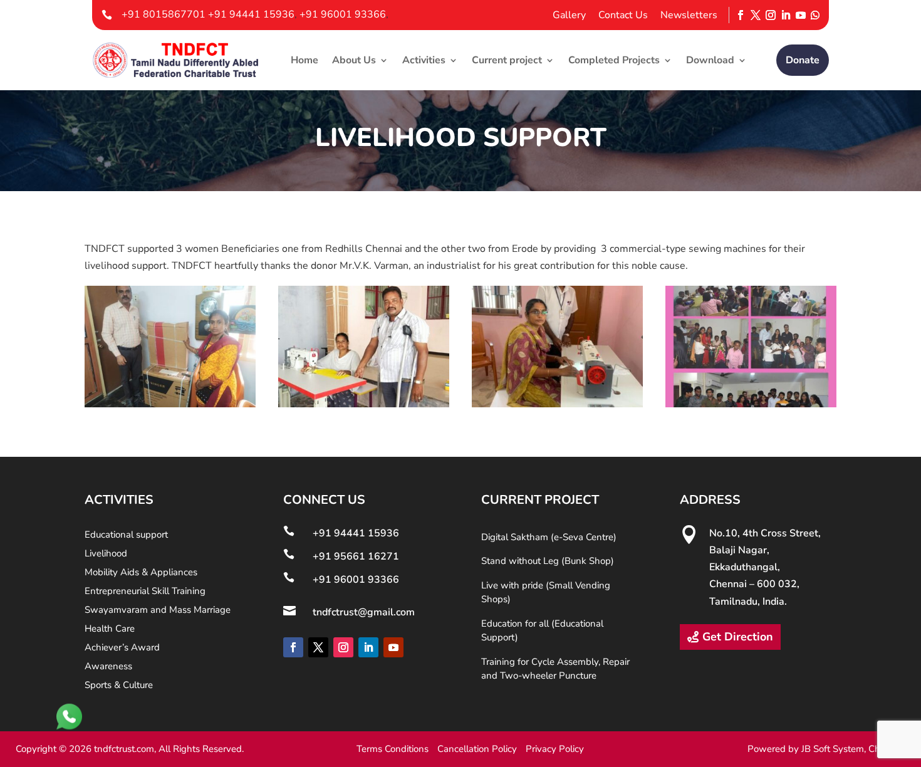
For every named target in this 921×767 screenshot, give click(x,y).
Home (304, 60)
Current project (507, 60)
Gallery (569, 15)
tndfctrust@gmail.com (364, 612)
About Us (354, 60)
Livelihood (106, 554)
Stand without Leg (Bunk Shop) (547, 561)
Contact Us (623, 15)
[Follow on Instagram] (771, 15)
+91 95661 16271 (356, 556)
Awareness (108, 667)
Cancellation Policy (477, 749)
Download (710, 60)
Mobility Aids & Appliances (141, 573)
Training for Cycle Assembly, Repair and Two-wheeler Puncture (555, 668)
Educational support (126, 535)
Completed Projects (614, 60)
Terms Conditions (392, 749)
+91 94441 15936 (251, 14)
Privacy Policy (555, 749)
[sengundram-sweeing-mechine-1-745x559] (170, 404)
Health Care (110, 629)
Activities (423, 60)
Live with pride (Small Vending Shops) (545, 592)
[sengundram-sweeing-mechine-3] (557, 404)
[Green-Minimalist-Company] (750, 404)
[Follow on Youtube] (801, 15)
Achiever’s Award (122, 648)
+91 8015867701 (165, 14)
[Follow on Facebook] (741, 15)
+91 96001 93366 (342, 14)
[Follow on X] (756, 15)
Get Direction (737, 636)
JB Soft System (832, 749)
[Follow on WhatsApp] (815, 15)
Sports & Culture (119, 686)
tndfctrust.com (124, 749)
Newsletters (688, 15)
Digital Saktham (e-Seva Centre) (549, 537)
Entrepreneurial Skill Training (145, 592)
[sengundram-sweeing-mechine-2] (363, 404)
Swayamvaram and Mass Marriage (158, 610)
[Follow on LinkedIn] (786, 15)
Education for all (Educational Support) (542, 630)
